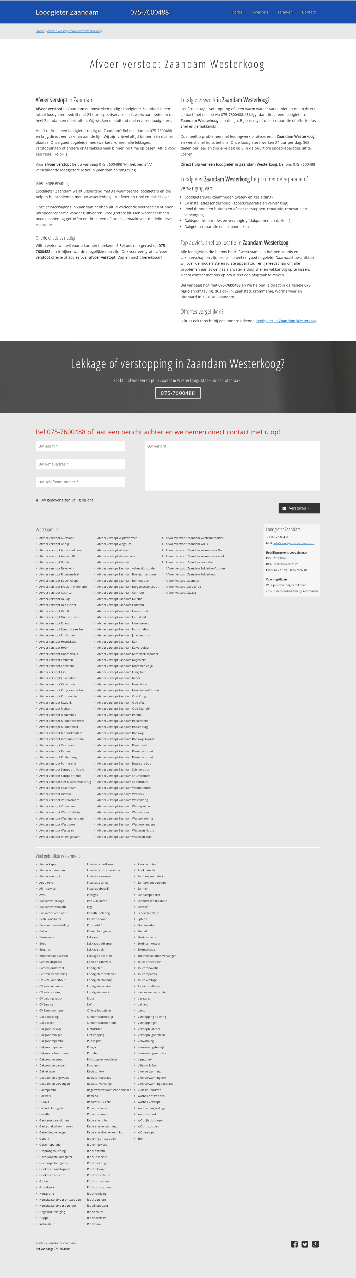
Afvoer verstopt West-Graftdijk (59, 812)
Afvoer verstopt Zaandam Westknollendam (126, 824)
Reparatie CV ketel (99, 1102)
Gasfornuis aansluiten (54, 1120)
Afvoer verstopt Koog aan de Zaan (62, 690)
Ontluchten (94, 1029)
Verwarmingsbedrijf (151, 1047)
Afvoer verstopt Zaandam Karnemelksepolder (127, 654)
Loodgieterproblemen (101, 974)
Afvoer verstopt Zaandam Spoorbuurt (122, 782)
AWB (42, 895)
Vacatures (144, 998)
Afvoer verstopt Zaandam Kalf (117, 641)
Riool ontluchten (98, 1181)
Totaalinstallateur (149, 986)
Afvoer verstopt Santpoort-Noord (61, 769)
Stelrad (142, 931)
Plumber (93, 1053)
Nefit (90, 1004)
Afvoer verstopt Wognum (114, 544)
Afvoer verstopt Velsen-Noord (59, 800)
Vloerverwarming (149, 1071)
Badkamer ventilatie (52, 913)
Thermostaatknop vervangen (157, 956)
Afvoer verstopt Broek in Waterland (63, 586)
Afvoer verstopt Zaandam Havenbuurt (122, 611)
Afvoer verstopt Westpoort (57, 824)
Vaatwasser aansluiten (153, 992)
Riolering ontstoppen (101, 1138)
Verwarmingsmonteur (152, 1053)
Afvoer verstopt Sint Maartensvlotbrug (65, 782)
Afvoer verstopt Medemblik (57, 715)
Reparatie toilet (97, 1120)
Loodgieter (94, 968)
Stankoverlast (147, 925)
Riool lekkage (96, 1169)
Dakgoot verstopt (51, 1059)
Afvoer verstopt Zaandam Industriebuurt (124, 629)
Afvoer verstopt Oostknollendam (61, 739)
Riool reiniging (97, 1193)
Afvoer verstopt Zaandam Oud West (121, 702)
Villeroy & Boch (148, 1065)
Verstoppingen (147, 1023)
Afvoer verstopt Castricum (56, 592)
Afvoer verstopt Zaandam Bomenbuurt (123, 580)
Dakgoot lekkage (50, 1029)
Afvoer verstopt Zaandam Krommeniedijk (125, 666)
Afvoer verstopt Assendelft (57, 556)
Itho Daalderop (97, 901)
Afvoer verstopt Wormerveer (116, 556)
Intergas (92, 895)
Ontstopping (95, 1035)
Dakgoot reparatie (51, 1041)
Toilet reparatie (148, 974)
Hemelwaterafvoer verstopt (57, 1205)
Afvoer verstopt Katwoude (57, 684)
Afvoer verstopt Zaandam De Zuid (120, 599)
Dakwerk (45, 1096)
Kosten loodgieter (99, 931)
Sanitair (143, 888)
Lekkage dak (95, 949)
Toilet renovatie (148, 968)
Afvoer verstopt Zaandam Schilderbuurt (123, 769)
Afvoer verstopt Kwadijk (55, 702)
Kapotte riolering (98, 913)
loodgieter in (286, 320)
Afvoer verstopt (49, 876)
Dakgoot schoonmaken (55, 1053)
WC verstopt (146, 1132)
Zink (140, 1138)
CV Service (46, 1004)
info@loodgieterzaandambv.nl (293, 543)
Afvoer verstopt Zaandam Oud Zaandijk (123, 708)
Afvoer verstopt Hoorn (54, 647)
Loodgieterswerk (98, 992)
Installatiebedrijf (98, 888)
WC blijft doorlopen (151, 1120)
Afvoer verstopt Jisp (52, 672)
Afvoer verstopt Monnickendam (60, 733)
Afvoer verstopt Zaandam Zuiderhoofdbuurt (195, 568)
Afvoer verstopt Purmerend (57, 763)
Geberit (44, 1138)
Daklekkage (47, 1071)
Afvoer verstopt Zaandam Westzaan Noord (125, 830)
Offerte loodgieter (99, 1010)
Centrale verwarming (53, 974)
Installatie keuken (99, 876)
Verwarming (146, 1041)
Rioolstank (94, 1224)
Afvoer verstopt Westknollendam (61, 818)
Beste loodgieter (50, 919)
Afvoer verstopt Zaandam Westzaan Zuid (124, 837)
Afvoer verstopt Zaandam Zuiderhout (191, 574)
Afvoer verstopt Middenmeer (58, 727)
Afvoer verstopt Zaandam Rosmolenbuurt (125, 751)
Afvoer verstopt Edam (54, 623)
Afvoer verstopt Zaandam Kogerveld (121, 660)
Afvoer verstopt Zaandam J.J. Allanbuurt (123, 635)
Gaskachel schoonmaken (56, 1126)
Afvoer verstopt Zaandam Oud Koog (121, 696)
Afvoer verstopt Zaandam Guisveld (120, 605)
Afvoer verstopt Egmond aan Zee (61, 629)
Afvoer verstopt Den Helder (57, 605)
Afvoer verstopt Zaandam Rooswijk (120, 733)
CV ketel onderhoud (52, 980)
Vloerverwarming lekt (152, 1078)
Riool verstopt (96, 1199)
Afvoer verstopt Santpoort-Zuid (60, 776)
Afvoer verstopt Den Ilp (55, 611)
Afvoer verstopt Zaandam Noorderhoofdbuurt (128, 690)
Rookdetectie (146, 870)
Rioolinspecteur (97, 1205)
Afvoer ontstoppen (52, 870)
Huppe (43, 1218)
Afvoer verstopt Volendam (57, 806)
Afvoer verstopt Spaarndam (57, 788)
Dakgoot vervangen (52, 1065)
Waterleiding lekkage (151, 1108)
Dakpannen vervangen (54, 1083)
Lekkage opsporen (99, 956)
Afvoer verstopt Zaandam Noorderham (123, 684)
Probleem (93, 1065)
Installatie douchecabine (103, 870)
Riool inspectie (97, 1157)
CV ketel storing (49, 992)
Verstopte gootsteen (151, 1035)
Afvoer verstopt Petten (54, 751)
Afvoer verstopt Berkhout (56, 562)
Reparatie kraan (97, 1114)
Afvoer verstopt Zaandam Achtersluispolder (126, 568)
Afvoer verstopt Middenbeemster (61, 721)
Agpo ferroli (47, 882)
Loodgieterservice (99, 986)
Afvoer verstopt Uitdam (55, 794)
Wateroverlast (147, 1114)
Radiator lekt (95, 1071)
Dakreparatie (48, 1090)
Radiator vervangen (100, 1083)
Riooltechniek (147, 864)
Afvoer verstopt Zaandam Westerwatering (125, 818)
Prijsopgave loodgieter (102, 1059)
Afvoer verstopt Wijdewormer (117, 538)
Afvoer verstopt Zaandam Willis (187, 544)
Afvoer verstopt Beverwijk (56, 568)
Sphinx (142, 919)
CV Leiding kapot (50, 998)
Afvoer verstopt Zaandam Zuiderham (190, 562)
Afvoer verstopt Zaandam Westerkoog (74, 31)
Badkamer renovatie (52, 907)
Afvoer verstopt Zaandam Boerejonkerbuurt (126, 574)
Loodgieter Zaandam (67, 12)
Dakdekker (46, 1023)
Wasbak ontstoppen (151, 1096)
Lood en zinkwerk (99, 962)
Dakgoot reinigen (51, 1035)
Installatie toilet (97, 882)
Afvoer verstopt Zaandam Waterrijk (120, 794)
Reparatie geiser (97, 1108)
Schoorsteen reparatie (152, 901)
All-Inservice (47, 888)
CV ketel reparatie (51, 986)
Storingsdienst (147, 937)
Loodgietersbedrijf (99, 980)
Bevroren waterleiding (54, 925)
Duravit (44, 1102)
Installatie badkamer (100, 864)
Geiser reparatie (49, 1144)
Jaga (90, 907)
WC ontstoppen (148, 1126)
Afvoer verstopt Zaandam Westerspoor (123, 812)
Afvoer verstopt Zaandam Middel (119, 678)
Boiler (43, 931)
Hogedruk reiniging (52, 1212)
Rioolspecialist (96, 1218)
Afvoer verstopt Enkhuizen (57, 635)
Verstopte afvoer (149, 1029)
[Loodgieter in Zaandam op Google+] (316, 1244)
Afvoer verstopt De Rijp (55, 599)
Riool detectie (96, 1151)
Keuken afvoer (97, 919)
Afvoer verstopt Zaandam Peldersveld (122, 721)
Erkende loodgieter (52, 1108)
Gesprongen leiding (52, 1151)
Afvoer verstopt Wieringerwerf (59, 837)
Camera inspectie (50, 962)
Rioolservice (95, 1212)
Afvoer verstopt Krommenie (58, 696)
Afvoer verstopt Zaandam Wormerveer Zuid (195, 556)
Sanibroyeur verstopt (152, 882)
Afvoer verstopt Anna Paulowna (60, 550)
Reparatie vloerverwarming (105, 1132)
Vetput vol (145, 1059)
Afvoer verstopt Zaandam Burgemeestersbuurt (128, 586)
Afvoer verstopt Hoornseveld (58, 654)
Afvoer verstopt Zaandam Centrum (120, 592)
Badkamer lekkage (51, 901)
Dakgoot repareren (52, 1047)
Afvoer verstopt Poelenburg (58, 757)
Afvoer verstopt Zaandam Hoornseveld (123, 623)
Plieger (91, 1047)
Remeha (92, 1096)
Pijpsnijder (94, 1041)
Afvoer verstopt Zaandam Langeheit (121, 672)
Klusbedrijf (94, 925)
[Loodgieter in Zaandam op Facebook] (295, 1244)
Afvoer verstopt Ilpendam (56, 666)
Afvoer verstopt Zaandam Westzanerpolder (194, 538)
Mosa (90, 998)
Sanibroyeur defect (150, 876)
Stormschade (146, 949)
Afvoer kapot (48, 864)
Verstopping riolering (152, 1017)
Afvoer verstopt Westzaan (56, 830)
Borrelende (46, 937)
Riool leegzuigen (98, 1163)
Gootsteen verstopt (52, 1175)
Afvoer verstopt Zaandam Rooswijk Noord (125, 739)
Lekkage (92, 937)
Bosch (43, 943)
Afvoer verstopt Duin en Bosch (60, 617)
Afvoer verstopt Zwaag (181, 592)
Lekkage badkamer (99, 943)
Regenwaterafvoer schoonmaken (109, 1090)
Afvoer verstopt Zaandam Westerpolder (123, 806)
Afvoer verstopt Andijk (54, 544)
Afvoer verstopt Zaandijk (182, 580)
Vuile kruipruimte (149, 1090)
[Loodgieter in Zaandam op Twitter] (306, 1244)
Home (40, 31)
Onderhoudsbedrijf (100, 1017)
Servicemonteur (148, 913)
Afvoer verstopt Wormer (113, 550)
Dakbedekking (49, 1017)
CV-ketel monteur (51, 1010)
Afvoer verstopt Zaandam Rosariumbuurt (124, 745)
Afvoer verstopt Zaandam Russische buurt (125, 763)
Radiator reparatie (99, 1078)
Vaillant (143, 1004)
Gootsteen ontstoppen (54, 1169)
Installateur (46, 1224)
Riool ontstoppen (99, 1187)
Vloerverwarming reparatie (155, 1083)
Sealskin (143, 907)
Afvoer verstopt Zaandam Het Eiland (121, 617)
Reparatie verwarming (101, 1126)
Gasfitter (45, 1114)
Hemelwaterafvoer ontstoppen (60, 1199)
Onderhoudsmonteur (101, 1023)
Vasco (141, 1010)
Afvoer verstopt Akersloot (56, 538)
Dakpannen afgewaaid (54, 1078)
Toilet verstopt (147, 980)
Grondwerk (46, 1187)
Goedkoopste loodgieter (55, 1157)
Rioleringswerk (97, 1144)
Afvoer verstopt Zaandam (114, 562)
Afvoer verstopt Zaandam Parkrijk (119, 715)
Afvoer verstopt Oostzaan (56, 745)
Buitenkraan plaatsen (53, 956)
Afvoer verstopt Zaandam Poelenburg (122, 727)
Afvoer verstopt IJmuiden (56, 660)
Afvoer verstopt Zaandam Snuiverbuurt (123, 776)
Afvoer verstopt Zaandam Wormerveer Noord (196, 550)
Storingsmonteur (149, 943)
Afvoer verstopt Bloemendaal (59, 574)
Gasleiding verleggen (53, 1132)
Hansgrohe (46, 1193)
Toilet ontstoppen (150, 962)
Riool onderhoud (98, 1175)
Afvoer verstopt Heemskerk (57, 641)
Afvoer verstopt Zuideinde (183, 586)
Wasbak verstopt (149, 1102)
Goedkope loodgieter (53, 1163)
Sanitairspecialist (149, 895)
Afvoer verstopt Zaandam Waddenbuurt (124, 788)
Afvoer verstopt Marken (55, 708)
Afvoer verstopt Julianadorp (58, 678)
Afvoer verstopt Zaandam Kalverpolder (123, 647)
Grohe (43, 1181)
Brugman (45, 949)
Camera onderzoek (52, 968)
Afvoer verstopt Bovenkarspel (59, 580)
